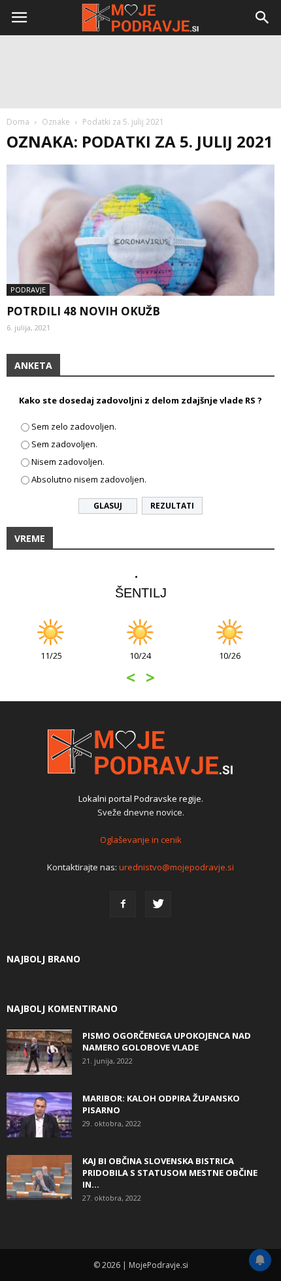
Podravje (28, 289)
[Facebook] (123, 904)
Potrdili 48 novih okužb (83, 311)
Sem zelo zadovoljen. (73, 426)
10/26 (229, 662)
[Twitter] (158, 904)
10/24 (140, 662)
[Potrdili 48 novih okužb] (140, 230)
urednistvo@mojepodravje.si (176, 867)
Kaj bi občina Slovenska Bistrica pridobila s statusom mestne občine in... (169, 1172)
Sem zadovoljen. (64, 444)
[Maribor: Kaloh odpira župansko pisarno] (39, 1114)
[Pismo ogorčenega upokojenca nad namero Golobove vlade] (39, 1052)
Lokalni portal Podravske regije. (140, 798)
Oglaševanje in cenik (141, 840)
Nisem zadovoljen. (68, 461)
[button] (262, 17)
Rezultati (172, 505)
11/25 (51, 662)
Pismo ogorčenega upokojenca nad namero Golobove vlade (166, 1041)
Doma (18, 121)
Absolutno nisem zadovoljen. (88, 479)
